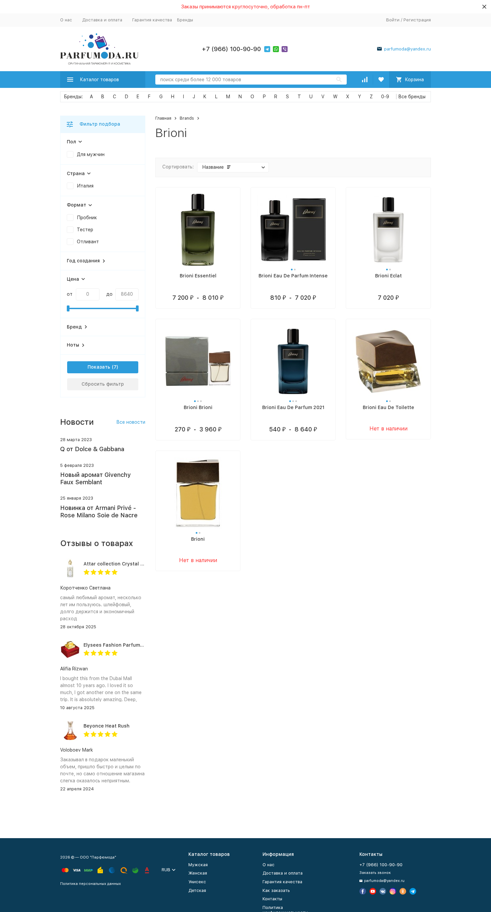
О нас (66, 19)
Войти (392, 19)
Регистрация (417, 19)
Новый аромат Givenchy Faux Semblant (95, 478)
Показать (99, 367)
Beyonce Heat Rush (107, 726)
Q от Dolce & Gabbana (92, 448)
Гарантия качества (152, 19)
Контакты (272, 898)
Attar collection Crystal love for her (126, 563)
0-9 (385, 96)
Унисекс (197, 881)
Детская (197, 890)
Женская (197, 873)
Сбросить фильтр (102, 384)
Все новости (130, 422)
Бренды (185, 19)
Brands (187, 118)
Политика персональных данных (90, 884)
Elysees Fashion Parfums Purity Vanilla (129, 645)
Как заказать (276, 890)
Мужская (198, 864)
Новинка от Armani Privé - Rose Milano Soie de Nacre (99, 511)
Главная (163, 118)
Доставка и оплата (102, 19)
